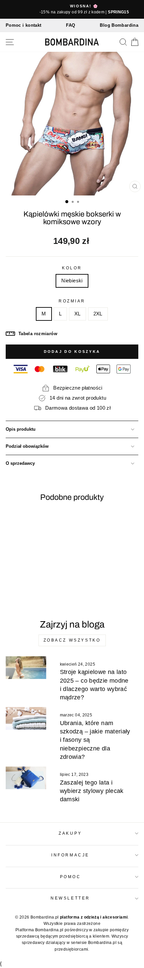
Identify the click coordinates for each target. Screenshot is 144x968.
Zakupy (70, 833)
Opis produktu (20, 429)
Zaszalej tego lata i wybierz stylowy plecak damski (92, 791)
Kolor (72, 268)
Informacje (70, 855)
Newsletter (70, 898)
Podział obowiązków (27, 446)
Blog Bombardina (119, 25)
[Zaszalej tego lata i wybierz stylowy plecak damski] (26, 778)
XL (77, 313)
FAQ (70, 25)
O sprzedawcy (20, 463)
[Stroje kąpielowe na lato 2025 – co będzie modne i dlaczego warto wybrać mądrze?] (26, 667)
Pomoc (70, 876)
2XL (97, 313)
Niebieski (71, 280)
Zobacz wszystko (72, 640)
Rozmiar (72, 301)
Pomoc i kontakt (24, 25)
